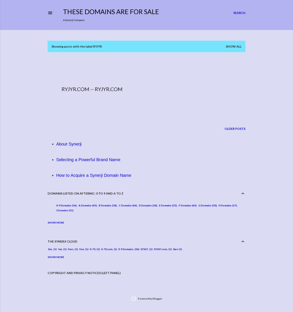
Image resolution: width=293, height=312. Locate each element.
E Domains (167, 205)
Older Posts (235, 128)
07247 (144, 249)
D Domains (147, 205)
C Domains (127, 205)
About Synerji (69, 144)
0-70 (92, 249)
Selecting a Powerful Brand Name (88, 159)
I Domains (64, 210)
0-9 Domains (66, 205)
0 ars (70, 249)
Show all (234, 46)
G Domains (207, 205)
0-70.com (106, 249)
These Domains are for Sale (111, 11)
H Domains (227, 205)
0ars (175, 249)
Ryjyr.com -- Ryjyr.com (92, 89)
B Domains (107, 205)
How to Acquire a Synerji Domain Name (93, 175)
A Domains (87, 205)
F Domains (187, 205)
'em (60, 249)
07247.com (160, 249)
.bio (50, 249)
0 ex (81, 249)
